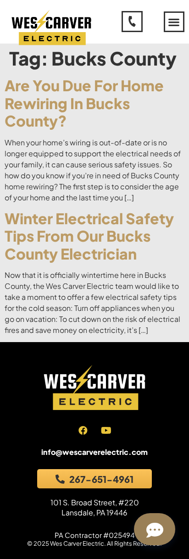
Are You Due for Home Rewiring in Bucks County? (84, 103)
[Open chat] (154, 529)
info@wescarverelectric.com (94, 452)
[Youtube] (106, 430)
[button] (174, 21)
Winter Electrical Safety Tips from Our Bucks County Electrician (89, 236)
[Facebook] (83, 430)
